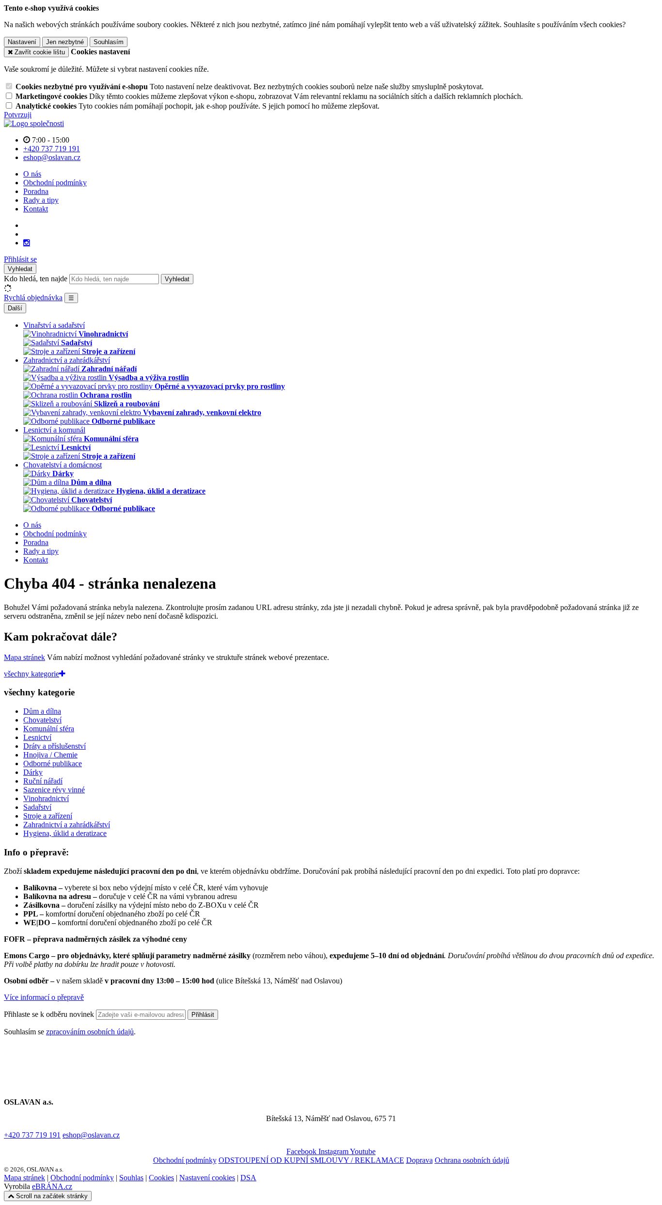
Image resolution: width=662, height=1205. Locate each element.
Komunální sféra (48, 728)
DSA (248, 1177)
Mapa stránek (24, 657)
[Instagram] (26, 243)
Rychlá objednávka (33, 297)
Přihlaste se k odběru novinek (50, 1014)
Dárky (33, 772)
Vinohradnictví (46, 798)
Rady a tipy (41, 200)
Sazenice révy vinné (54, 790)
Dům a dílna (42, 711)
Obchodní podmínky (55, 182)
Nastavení (22, 42)
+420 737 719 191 (32, 1135)
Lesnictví (37, 737)
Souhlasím (109, 42)
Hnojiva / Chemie (50, 755)
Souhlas (131, 1177)
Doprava (419, 1160)
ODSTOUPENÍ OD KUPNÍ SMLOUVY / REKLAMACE (311, 1160)
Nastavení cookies (207, 1177)
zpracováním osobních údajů (90, 1032)
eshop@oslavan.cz (91, 1135)
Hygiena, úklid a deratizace (65, 833)
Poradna (35, 191)
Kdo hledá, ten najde (35, 278)
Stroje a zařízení (47, 816)
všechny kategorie (31, 674)
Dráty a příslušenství (54, 746)
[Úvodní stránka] (34, 123)
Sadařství (37, 807)
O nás (32, 174)
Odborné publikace (52, 763)
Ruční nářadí (43, 781)
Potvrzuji (18, 115)
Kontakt (35, 209)
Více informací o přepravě (44, 997)
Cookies (161, 1177)
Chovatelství (42, 720)
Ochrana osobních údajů (472, 1160)
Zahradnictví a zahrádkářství (66, 824)
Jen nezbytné (65, 42)
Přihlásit (202, 1014)
